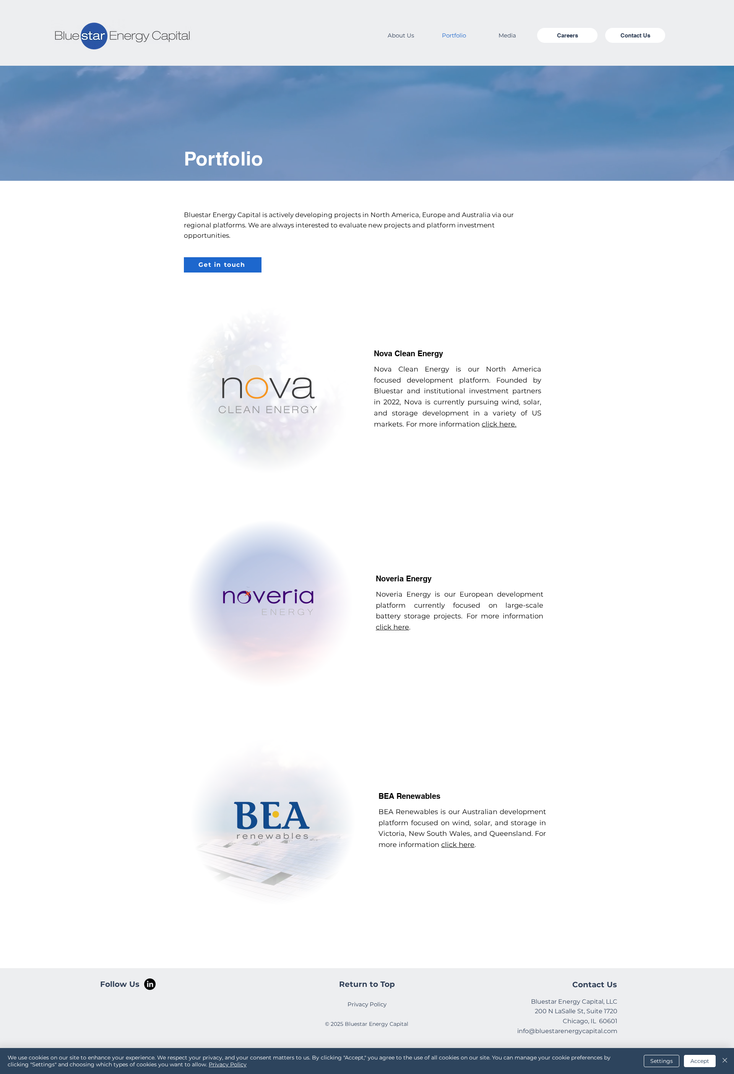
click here (392, 627)
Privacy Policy (228, 1064)
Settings (661, 1061)
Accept (699, 1061)
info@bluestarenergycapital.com (567, 1031)
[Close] (724, 1061)
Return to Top (367, 984)
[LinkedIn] (150, 984)
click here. (499, 424)
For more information (444, 424)
